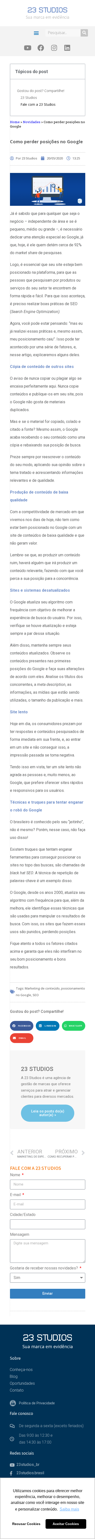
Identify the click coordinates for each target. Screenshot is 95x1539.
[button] (36, 33)
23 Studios (28, 97)
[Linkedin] (67, 48)
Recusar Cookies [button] (26, 1524)
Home (15, 122)
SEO (36, 995)
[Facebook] (41, 48)
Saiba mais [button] (69, 1509)
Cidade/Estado (23, 1214)
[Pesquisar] (84, 33)
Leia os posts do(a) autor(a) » (47, 1113)
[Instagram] (54, 48)
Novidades (31, 122)
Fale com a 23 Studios (38, 104)
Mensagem (19, 1234)
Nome (15, 1175)
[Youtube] (28, 48)
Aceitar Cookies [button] (66, 1524)
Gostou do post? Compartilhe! (40, 90)
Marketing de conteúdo (42, 988)
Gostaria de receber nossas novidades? (44, 1268)
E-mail (16, 1194)
